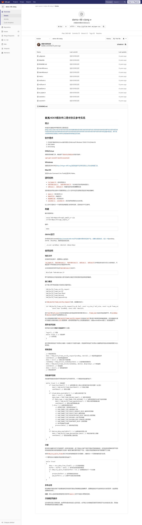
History (108, 38)
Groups (22, 2)
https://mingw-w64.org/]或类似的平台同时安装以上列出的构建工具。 (77, 165)
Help (34, 2)
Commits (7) (76, 33)
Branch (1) (84, 33)
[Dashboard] (6, 1)
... (52, 44)
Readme (99, 33)
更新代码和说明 (46, 44)
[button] (10, 522)
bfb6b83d (120, 44)
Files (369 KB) (66, 33)
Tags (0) (92, 33)
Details (57, 6)
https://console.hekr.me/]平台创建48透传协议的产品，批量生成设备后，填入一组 (84, 238)
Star (60, 26)
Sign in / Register (133, 2)
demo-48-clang (57, 38)
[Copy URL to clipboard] (103, 26)
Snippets (28, 2)
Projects (15, 2)
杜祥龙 (43, 46)
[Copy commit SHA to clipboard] (125, 44)
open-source (38, 6)
